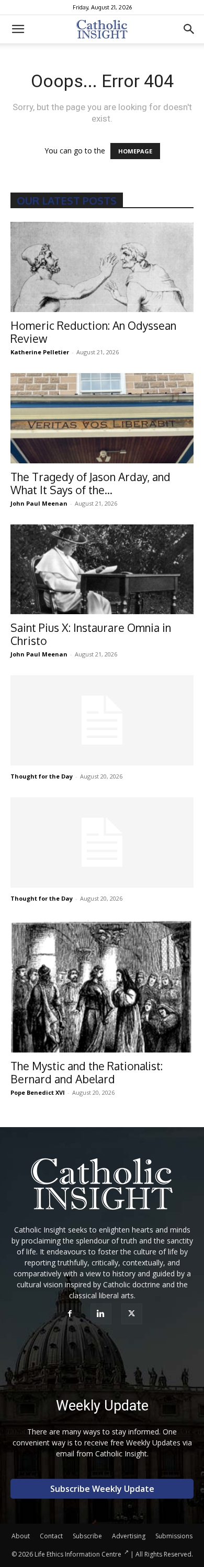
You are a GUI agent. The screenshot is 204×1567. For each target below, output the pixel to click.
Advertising (128, 1536)
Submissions (173, 1536)
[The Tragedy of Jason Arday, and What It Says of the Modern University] (102, 418)
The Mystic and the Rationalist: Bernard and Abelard (86, 1072)
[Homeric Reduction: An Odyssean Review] (102, 267)
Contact (51, 1536)
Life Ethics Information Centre (78, 1554)
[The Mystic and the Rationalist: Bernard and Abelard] (102, 985)
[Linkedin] (102, 1313)
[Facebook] (71, 1313)
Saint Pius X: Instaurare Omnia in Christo (90, 634)
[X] (133, 1313)
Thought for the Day (41, 776)
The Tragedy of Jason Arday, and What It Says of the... (90, 483)
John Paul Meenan (38, 503)
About (21, 1536)
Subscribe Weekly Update (102, 1488)
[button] (18, 29)
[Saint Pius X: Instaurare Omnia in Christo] (102, 569)
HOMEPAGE (135, 151)
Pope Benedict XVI (37, 1092)
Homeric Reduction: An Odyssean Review (93, 331)
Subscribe (87, 1536)
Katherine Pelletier (39, 352)
